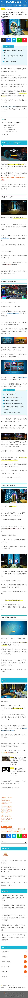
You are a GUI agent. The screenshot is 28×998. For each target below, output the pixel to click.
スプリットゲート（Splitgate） (11, 122)
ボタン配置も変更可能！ (11, 131)
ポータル (22, 829)
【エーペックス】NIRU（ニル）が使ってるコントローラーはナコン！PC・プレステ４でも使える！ (7, 818)
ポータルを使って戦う (10, 129)
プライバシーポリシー (10, 993)
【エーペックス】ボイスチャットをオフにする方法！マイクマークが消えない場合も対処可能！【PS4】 (6, 809)
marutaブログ (14, 2)
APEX (3, 9)
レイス (4, 831)
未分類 (4, 977)
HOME (3, 985)
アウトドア (5, 961)
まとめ (5, 134)
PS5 (4, 829)
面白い (19, 831)
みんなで (9, 829)
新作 (15, 831)
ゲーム (9, 826)
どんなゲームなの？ (9, 125)
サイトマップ (21, 993)
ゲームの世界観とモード (11, 127)
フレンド (16, 829)
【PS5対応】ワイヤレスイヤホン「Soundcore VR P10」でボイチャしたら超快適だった (6, 800)
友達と (9, 831)
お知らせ (4, 951)
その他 (4, 956)
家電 (4, 971)
